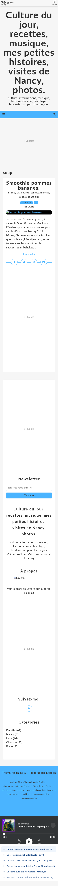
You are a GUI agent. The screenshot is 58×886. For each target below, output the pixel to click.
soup (21, 197)
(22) (14, 742)
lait (18, 193)
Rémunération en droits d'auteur (40, 790)
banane (11, 193)
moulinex (25, 193)
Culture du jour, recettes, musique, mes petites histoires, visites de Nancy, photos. (29, 53)
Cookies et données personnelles (35, 794)
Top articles (38, 786)
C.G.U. (21, 790)
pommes (35, 193)
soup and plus (32, 197)
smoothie (44, 193)
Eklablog (51, 773)
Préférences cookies (29, 798)
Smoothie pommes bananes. (29, 186)
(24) (12, 738)
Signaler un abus (9, 790)
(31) (12, 734)
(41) (13, 730)
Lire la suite (29, 254)
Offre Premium (13, 794)
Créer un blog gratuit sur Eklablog (16, 786)
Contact (49, 786)
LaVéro (31, 554)
